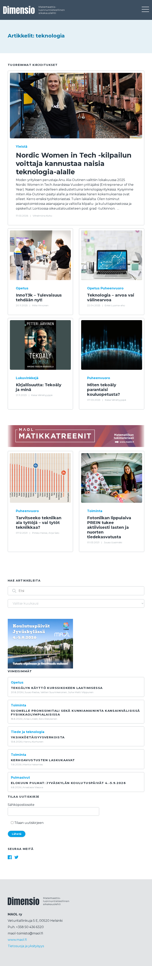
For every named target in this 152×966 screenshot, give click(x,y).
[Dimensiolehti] (38, 904)
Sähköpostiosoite (21, 805)
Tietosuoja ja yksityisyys (26, 946)
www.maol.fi (17, 940)
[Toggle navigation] (145, 10)
